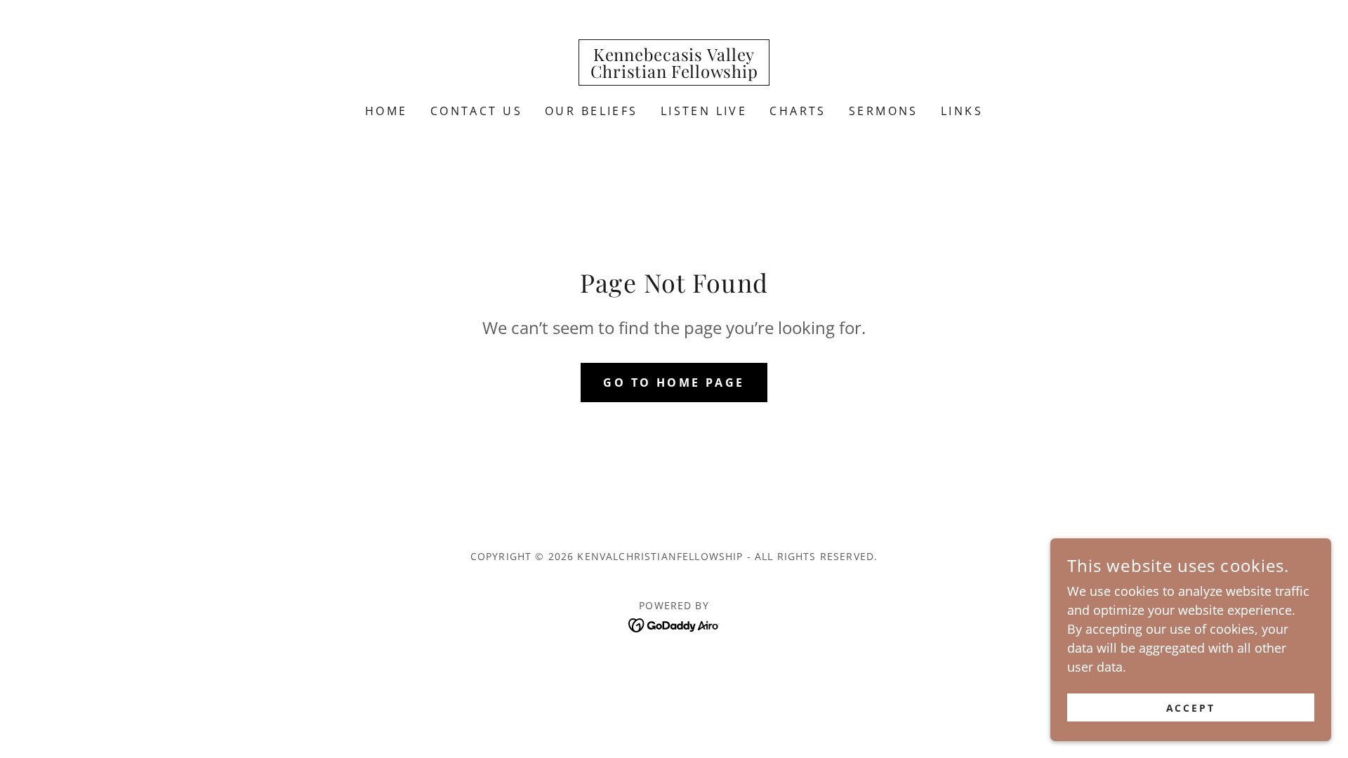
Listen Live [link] (704, 111)
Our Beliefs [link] (591, 111)
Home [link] (386, 111)
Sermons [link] (883, 111)
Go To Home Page (673, 382)
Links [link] (962, 111)
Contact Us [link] (476, 111)
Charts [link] (797, 111)
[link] (674, 73)
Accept (1191, 707)
